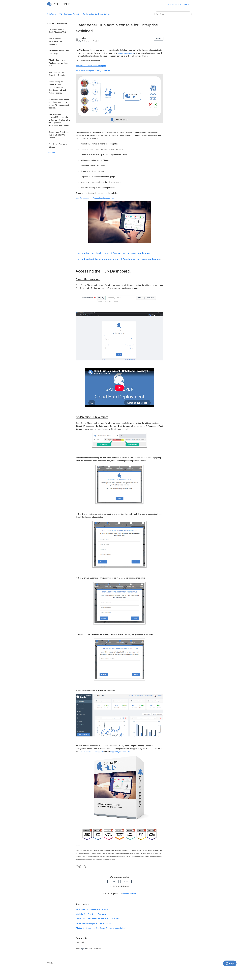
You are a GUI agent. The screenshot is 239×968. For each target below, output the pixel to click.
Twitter (80, 866)
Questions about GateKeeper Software (96, 14)
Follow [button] (158, 38)
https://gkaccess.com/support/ (90, 751)
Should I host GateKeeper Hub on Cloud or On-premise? (59, 135)
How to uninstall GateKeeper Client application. (56, 41)
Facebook (77, 866)
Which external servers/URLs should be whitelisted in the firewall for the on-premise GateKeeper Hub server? (60, 120)
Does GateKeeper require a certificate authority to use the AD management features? (59, 103)
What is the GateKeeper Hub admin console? (94, 923)
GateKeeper (51, 14)
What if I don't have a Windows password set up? (58, 63)
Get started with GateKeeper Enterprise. (92, 909)
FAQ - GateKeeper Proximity (69, 14)
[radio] (113, 881)
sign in (83, 949)
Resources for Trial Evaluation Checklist (57, 73)
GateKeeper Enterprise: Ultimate (58, 145)
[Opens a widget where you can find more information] (230, 964)
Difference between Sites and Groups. (59, 52)
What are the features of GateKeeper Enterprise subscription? (100, 928)
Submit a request (174, 4)
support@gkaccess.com (120, 751)
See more (51, 152)
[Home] (58, 6)
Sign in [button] (186, 4)
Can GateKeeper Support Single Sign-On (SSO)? (59, 30)
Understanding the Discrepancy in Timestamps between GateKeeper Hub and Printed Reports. (57, 87)
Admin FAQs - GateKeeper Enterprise (91, 914)
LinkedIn (84, 866)
